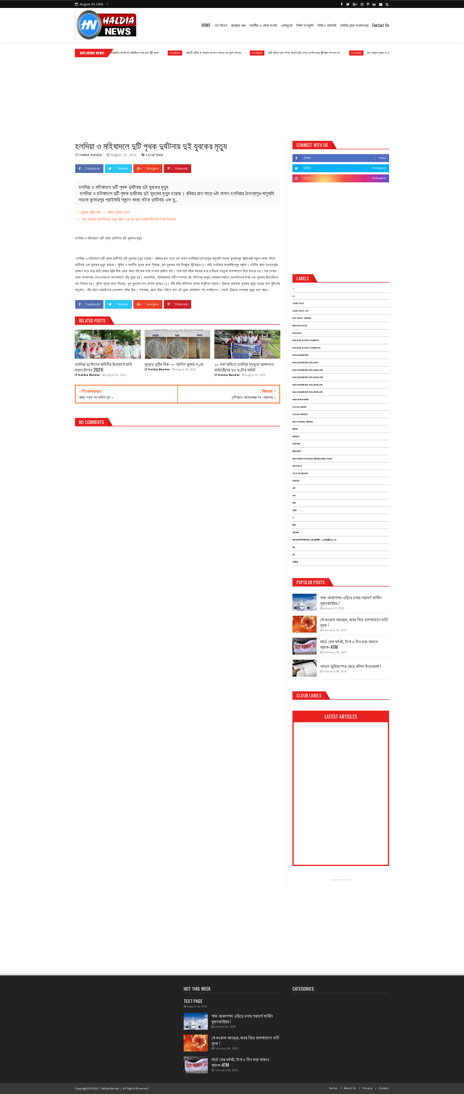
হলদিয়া (295, 562)
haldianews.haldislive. (307, 391)
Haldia (296, 333)
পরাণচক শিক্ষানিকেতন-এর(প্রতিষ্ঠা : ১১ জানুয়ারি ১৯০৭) (314, 539)
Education (299, 325)
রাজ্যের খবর (238, 25)
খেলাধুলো (286, 25)
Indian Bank (300, 399)
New (295, 428)
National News (302, 421)
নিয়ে (294, 525)
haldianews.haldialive (307, 370)
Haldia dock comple (305, 340)
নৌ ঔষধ (295, 532)
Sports (297, 465)
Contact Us (380, 25)
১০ (293, 296)
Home (333, 1088)
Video (296, 480)
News (295, 436)
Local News (300, 414)
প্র (293, 547)
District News (301, 318)
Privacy (367, 1088)
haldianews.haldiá (305, 362)
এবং (294, 495)
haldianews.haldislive (307, 384)
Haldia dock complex (306, 347)
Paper (296, 443)
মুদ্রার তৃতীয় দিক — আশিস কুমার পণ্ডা (105, 212)
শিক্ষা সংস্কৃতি (305, 25)
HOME (206, 25)
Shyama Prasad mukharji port (312, 458)
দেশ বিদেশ (220, 25)
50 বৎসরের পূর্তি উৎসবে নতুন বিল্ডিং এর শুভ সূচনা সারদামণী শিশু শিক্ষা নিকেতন (128, 219)
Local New (154, 154)
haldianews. (300, 355)
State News (300, 473)
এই (293, 488)
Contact (150, 53)
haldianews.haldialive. (308, 377)
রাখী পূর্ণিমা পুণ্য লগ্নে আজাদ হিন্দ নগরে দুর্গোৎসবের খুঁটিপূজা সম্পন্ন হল (279, 52)
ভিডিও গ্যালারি (327, 25)
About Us (350, 1088)
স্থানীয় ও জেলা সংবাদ (263, 25)
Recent (297, 451)
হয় (293, 554)
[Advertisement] (232, 97)
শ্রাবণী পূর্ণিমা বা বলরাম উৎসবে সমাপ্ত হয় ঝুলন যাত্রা (188, 52)
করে (294, 502)
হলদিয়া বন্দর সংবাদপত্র (354, 25)
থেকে (294, 510)
